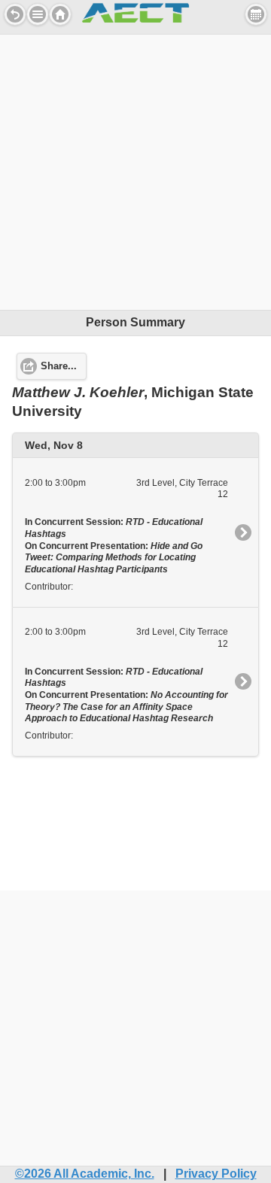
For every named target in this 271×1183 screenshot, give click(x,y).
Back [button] (15, 14)
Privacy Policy (216, 1173)
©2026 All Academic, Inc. (84, 1173)
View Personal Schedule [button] (256, 14)
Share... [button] (59, 366)
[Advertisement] (135, 170)
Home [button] (60, 14)
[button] (37, 14)
